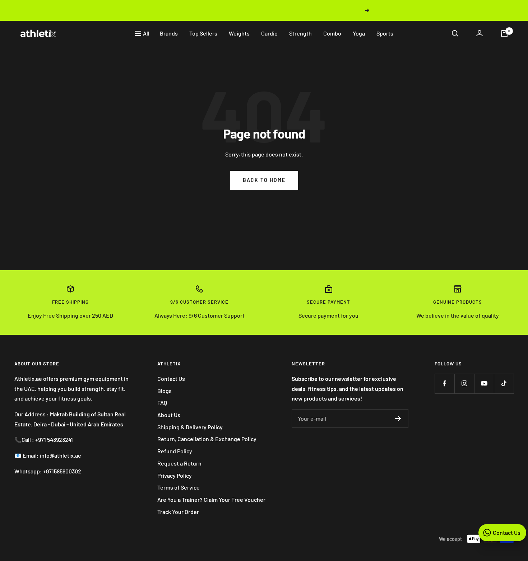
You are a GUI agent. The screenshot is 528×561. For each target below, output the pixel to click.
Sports (384, 33)
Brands (169, 33)
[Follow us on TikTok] (504, 383)
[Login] (479, 33)
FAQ (162, 402)
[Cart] (504, 33)
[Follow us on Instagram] (464, 383)
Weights (239, 33)
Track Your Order (178, 511)
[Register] (398, 418)
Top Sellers (203, 33)
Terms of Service (178, 487)
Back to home (264, 180)
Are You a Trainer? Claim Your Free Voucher (211, 499)
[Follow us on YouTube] (484, 383)
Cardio (269, 33)
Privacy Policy (174, 475)
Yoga (359, 33)
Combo (332, 33)
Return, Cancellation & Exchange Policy (206, 438)
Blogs (164, 390)
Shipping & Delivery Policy (190, 427)
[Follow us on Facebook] (444, 383)
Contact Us (171, 378)
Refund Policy (174, 451)
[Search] (455, 33)
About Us (168, 414)
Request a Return (179, 463)
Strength (300, 33)
